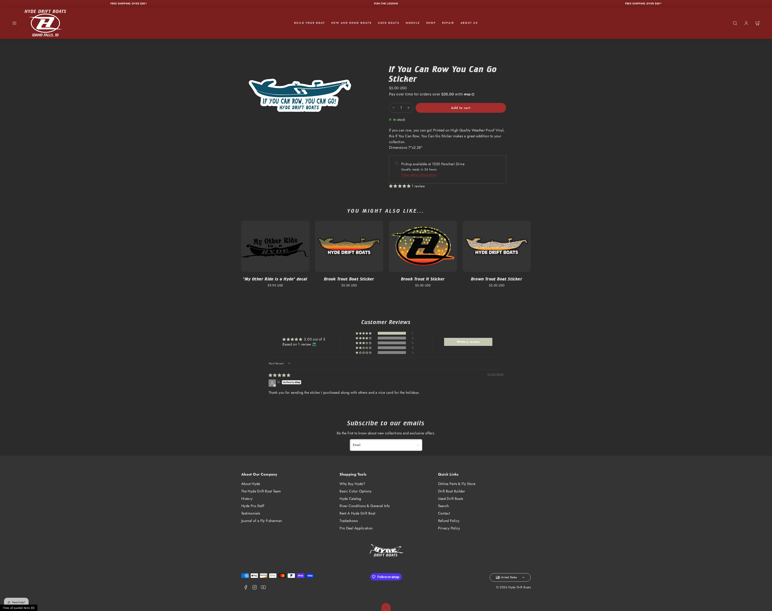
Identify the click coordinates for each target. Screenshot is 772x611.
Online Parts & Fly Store (456, 483)
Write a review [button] (468, 341)
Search (443, 505)
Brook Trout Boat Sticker (349, 278)
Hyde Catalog (350, 498)
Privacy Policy (449, 528)
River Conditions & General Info (365, 505)
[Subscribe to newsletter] (417, 445)
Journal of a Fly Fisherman (261, 520)
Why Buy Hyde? (352, 483)
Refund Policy (449, 520)
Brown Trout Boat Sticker (496, 278)
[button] (14, 23)
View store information (419, 174)
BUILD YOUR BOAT (309, 23)
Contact (444, 513)
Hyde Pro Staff (252, 505)
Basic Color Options (355, 491)
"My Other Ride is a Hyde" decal (275, 278)
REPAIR (448, 23)
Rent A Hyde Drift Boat (357, 513)
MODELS (413, 23)
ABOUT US (469, 23)
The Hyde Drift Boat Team (261, 491)
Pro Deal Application (356, 528)
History (247, 498)
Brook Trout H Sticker (423, 278)
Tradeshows (349, 520)
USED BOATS (388, 23)
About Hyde (250, 483)
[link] (746, 23)
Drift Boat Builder (451, 491)
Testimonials (250, 513)
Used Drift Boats (450, 498)
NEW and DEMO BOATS (351, 23)
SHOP (431, 23)
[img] (279, 375)
